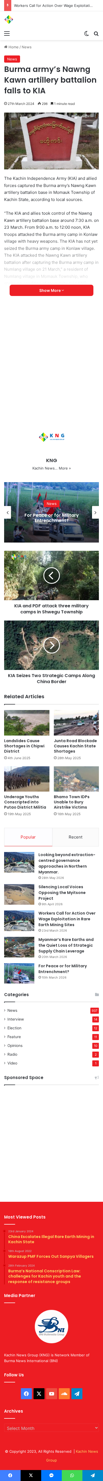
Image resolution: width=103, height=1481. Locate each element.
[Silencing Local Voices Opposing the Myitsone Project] (19, 894)
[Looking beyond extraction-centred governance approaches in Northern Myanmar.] (19, 862)
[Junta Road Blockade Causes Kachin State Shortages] (76, 723)
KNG (51, 460)
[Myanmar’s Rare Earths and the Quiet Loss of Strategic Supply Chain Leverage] (19, 947)
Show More (50, 290)
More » (65, 468)
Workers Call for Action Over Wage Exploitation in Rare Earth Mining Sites (67, 918)
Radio (12, 1054)
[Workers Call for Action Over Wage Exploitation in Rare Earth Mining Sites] (19, 920)
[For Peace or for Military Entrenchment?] (19, 973)
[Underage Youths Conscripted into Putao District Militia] (26, 779)
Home (13, 47)
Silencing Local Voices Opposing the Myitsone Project (62, 892)
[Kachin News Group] (26, 19)
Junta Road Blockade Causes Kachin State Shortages (75, 746)
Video (12, 1063)
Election (14, 1028)
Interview (15, 1019)
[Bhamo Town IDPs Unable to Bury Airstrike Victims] (76, 779)
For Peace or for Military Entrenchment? (62, 968)
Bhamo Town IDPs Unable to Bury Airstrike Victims (72, 802)
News (27, 47)
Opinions (15, 1045)
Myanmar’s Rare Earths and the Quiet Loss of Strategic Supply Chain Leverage (66, 945)
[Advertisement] (51, 363)
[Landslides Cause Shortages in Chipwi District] (26, 723)
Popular (28, 837)
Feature (14, 1037)
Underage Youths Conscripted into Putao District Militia (25, 802)
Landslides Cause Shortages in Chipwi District (24, 746)
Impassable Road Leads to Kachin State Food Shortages (52, 518)
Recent (75, 837)
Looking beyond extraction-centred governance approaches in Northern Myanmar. (66, 863)
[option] (51, 512)
